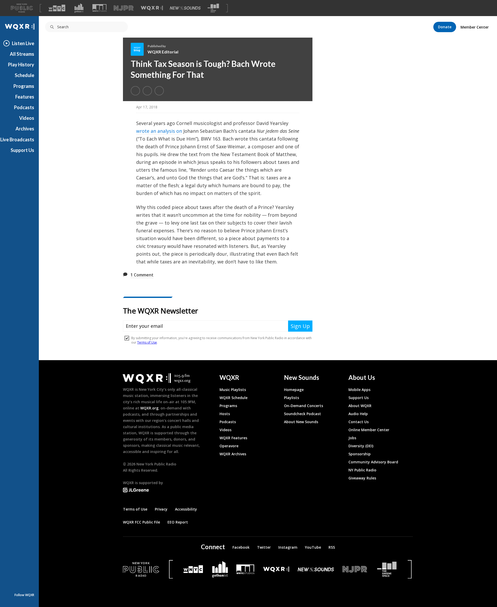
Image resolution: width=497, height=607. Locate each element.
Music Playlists (233, 389)
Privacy (161, 509)
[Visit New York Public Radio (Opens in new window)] (141, 569)
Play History (21, 64)
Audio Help (358, 413)
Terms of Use (135, 509)
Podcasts (24, 107)
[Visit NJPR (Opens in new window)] (124, 8)
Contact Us (358, 421)
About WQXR (359, 405)
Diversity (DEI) (360, 445)
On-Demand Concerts (303, 405)
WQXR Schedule (233, 397)
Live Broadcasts (17, 139)
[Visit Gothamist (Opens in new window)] (78, 8)
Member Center (475, 27)
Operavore (229, 445)
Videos (26, 118)
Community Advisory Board (373, 461)
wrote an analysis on (159, 131)
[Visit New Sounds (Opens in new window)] (185, 8)
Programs (23, 86)
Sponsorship (359, 453)
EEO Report (177, 522)
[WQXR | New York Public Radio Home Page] (19, 27)
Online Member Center (368, 429)
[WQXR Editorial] (139, 49)
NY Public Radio (362, 470)
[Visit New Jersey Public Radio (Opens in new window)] (355, 569)
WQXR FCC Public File (141, 522)
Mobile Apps (359, 389)
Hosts (225, 413)
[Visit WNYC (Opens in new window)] (57, 8)
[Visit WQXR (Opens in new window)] (152, 8)
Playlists (291, 397)
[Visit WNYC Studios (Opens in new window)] (99, 8)
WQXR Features (233, 437)
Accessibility (186, 509)
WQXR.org (149, 408)
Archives (25, 128)
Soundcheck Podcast (302, 413)
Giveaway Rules (362, 478)
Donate (444, 26)
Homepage (294, 389)
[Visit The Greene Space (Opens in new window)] (213, 8)
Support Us (22, 150)
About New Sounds (301, 421)
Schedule (24, 75)
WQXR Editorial (163, 51)
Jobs (352, 437)
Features (24, 97)
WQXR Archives (233, 453)
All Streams (22, 54)
